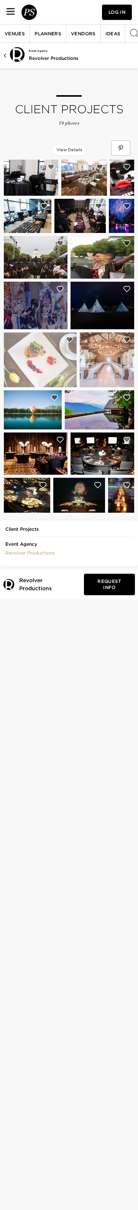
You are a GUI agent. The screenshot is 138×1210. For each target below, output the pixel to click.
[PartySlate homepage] (29, 12)
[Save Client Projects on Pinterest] (120, 148)
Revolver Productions (53, 58)
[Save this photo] (51, 166)
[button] (30, 552)
